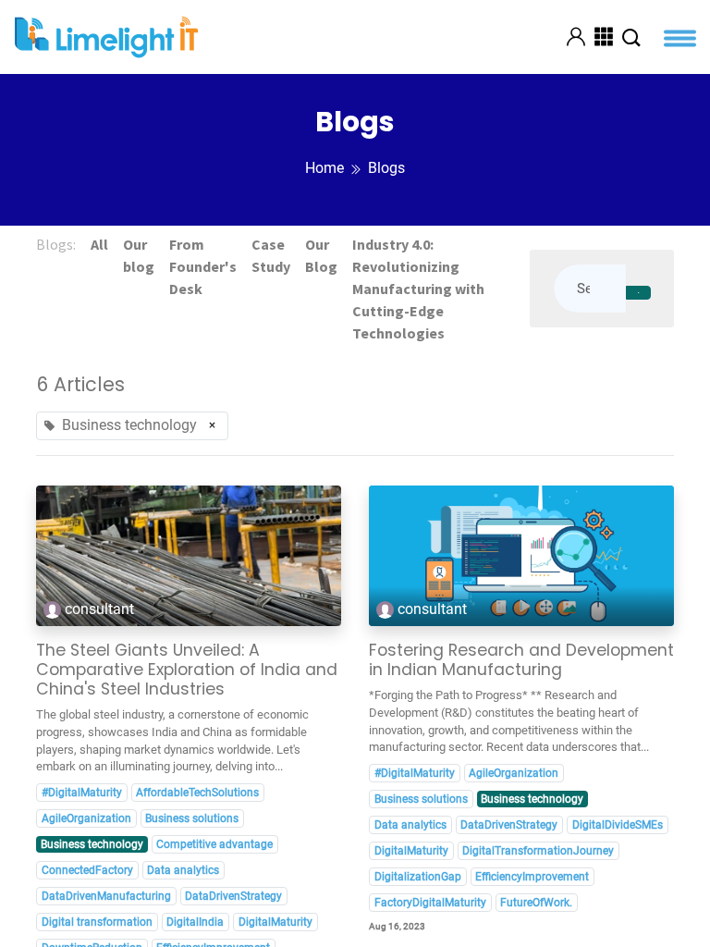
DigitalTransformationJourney (538, 850)
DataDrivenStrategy (233, 896)
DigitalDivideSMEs (617, 824)
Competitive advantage (214, 844)
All (99, 244)
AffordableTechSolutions (197, 792)
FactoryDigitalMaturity (430, 902)
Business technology (92, 844)
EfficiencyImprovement (532, 876)
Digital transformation (97, 922)
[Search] (638, 293)
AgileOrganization (86, 818)
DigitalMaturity (275, 922)
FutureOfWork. (536, 902)
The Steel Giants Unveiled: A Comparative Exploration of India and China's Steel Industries (186, 670)
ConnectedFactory (87, 870)
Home (324, 168)
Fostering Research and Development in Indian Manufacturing (521, 660)
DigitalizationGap (417, 876)
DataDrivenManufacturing (106, 896)
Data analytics (183, 870)
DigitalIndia (195, 922)
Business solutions (192, 818)
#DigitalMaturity (82, 792)
